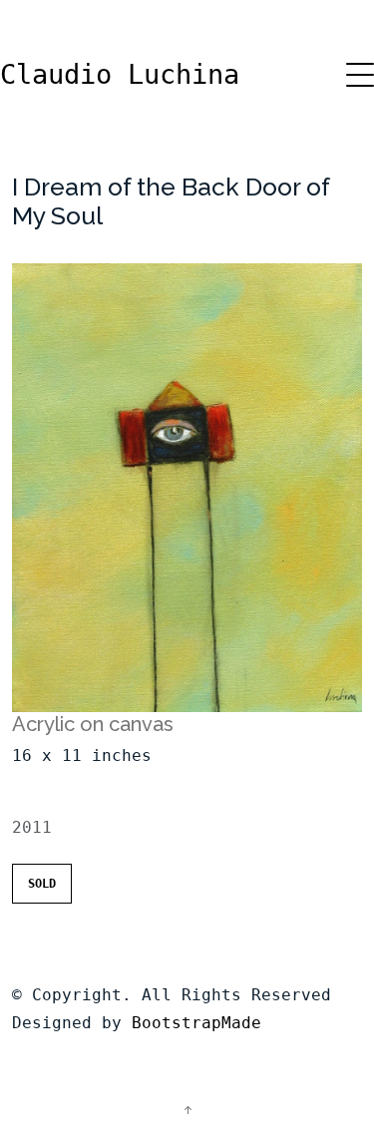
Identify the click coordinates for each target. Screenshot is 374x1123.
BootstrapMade (196, 1022)
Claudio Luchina (119, 74)
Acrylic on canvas (93, 724)
